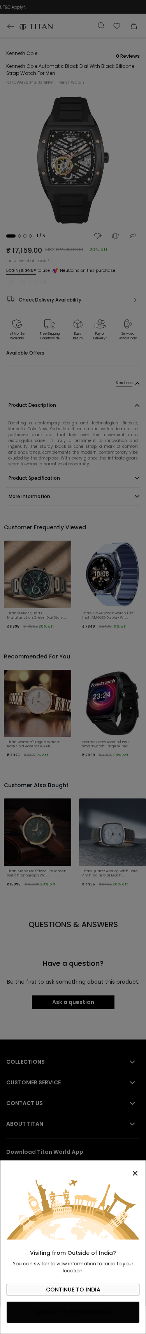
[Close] (73, 1169)
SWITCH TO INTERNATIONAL (73, 1312)
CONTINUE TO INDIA (73, 1289)
